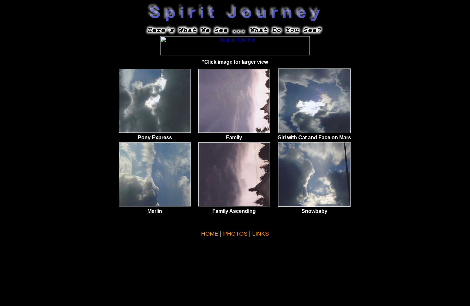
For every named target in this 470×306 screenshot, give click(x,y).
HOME (209, 233)
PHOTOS (235, 233)
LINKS (260, 233)
